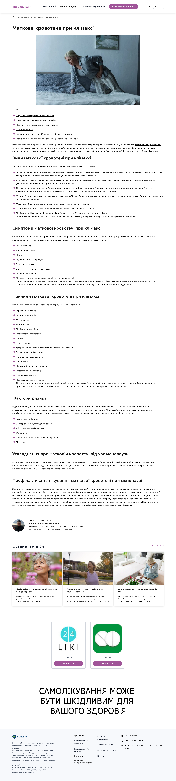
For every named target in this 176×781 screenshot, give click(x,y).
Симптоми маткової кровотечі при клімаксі (37, 120)
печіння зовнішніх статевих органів (57, 278)
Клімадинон (153, 495)
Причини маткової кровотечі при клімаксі (37, 125)
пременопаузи (142, 144)
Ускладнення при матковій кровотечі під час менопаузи (44, 134)
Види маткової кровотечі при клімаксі (35, 115)
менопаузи (155, 144)
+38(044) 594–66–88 (135, 740)
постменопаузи (22, 148)
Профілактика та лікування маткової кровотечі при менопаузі (47, 138)
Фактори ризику (24, 129)
